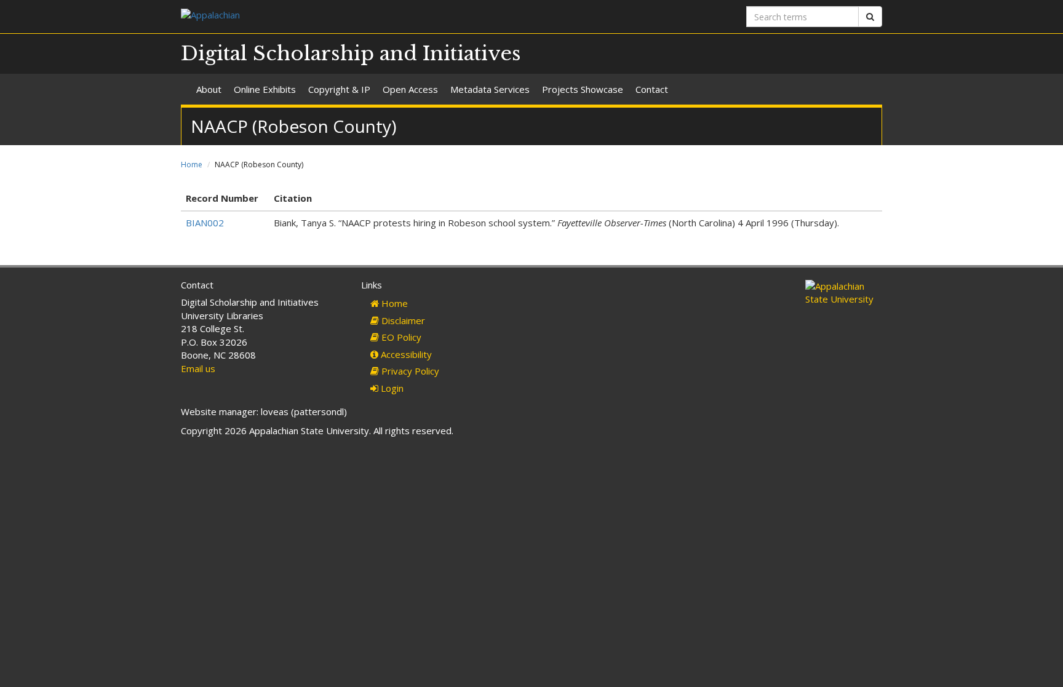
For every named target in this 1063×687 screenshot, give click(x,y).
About (208, 89)
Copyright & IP (339, 89)
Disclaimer (402, 320)
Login (391, 388)
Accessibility (405, 354)
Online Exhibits (265, 89)
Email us (198, 368)
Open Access (410, 89)
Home (191, 164)
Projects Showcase (582, 89)
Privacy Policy (409, 371)
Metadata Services (490, 89)
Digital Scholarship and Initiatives (351, 53)
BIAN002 (205, 222)
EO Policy (400, 337)
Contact (651, 89)
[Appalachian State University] (351, 16)
